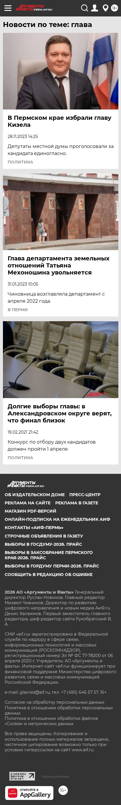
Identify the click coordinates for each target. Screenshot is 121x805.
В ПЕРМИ (18, 310)
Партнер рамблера (55, 776)
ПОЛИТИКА (20, 162)
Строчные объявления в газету (44, 536)
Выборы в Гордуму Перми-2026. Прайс (52, 566)
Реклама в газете (76, 503)
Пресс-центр (84, 494)
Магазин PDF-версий (30, 511)
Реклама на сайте (28, 503)
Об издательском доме (35, 494)
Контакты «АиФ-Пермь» (34, 527)
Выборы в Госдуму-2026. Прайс (43, 544)
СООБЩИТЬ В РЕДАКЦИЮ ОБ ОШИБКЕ (49, 574)
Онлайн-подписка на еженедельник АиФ (57, 519)
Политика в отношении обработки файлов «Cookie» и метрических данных (51, 721)
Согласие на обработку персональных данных (54, 702)
